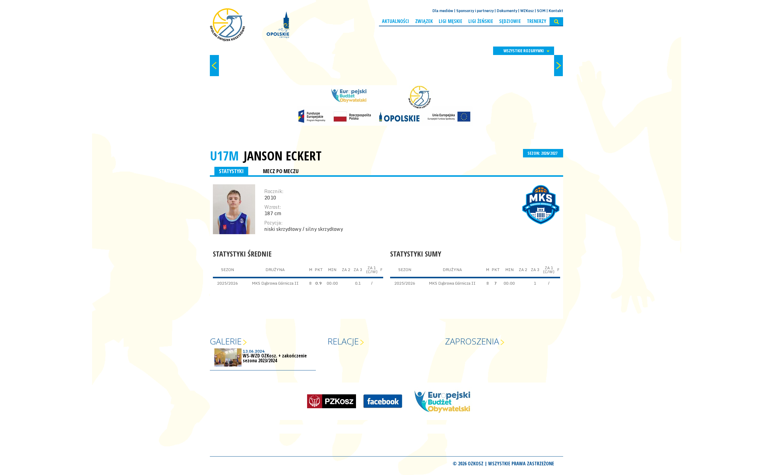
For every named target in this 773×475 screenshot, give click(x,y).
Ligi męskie (450, 21)
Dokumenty (507, 11)
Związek (424, 21)
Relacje (343, 341)
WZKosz (527, 11)
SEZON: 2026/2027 (543, 153)
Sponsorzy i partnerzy (475, 11)
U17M (224, 155)
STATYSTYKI (231, 171)
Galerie (226, 341)
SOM (541, 11)
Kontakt (556, 11)
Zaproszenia (472, 341)
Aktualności (395, 21)
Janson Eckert (283, 155)
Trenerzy (536, 21)
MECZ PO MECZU (281, 171)
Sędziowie (510, 21)
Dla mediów (442, 11)
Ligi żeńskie (480, 21)
